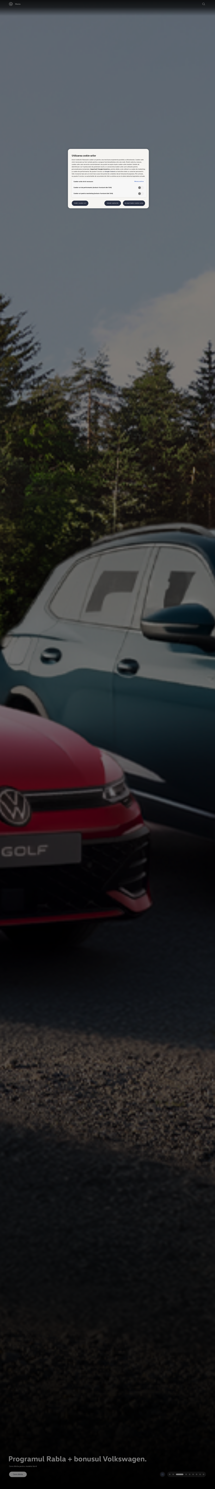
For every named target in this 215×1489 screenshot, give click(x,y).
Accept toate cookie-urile (134, 203)
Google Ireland (110, 171)
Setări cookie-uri (80, 203)
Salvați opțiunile (112, 203)
